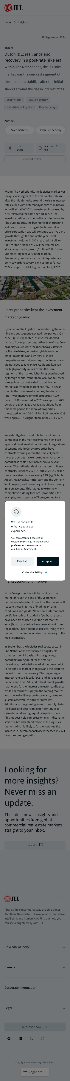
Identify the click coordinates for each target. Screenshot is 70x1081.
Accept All (47, 561)
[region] (35, 541)
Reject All (22, 561)
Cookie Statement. (26, 549)
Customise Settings (35, 572)
